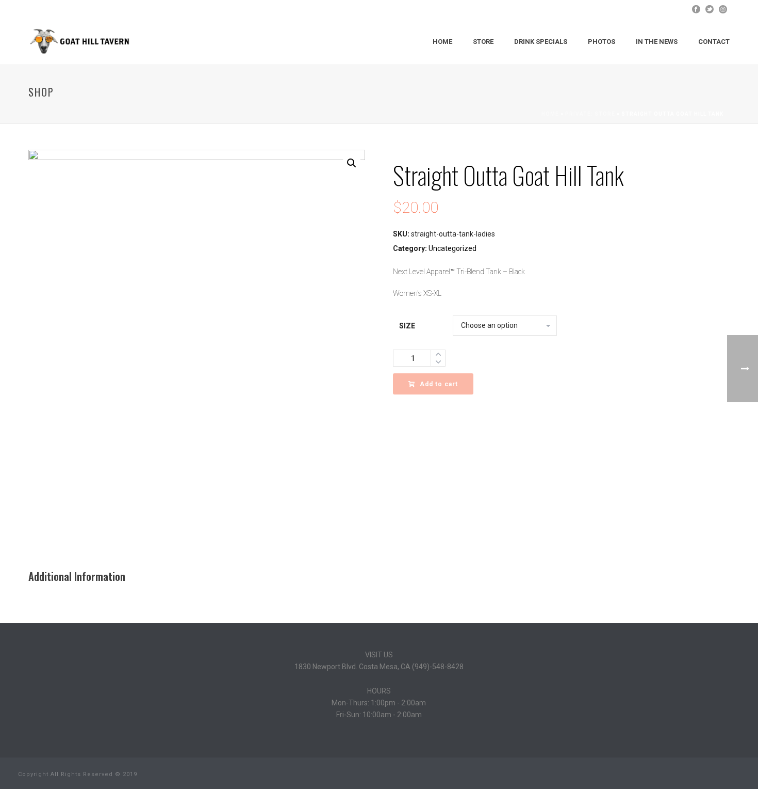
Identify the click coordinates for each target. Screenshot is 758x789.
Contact (714, 41)
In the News (657, 41)
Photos (601, 41)
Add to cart (439, 384)
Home (442, 41)
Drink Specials (540, 41)
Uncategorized (452, 248)
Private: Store (590, 114)
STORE (483, 41)
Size (407, 326)
